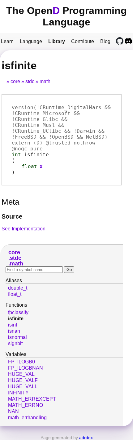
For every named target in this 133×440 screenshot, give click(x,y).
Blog (105, 41)
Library (56, 41)
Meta (10, 202)
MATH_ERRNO (25, 405)
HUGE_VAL (21, 374)
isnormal (17, 337)
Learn (7, 41)
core (15, 81)
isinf (12, 324)
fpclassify (18, 312)
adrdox (86, 437)
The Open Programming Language (66, 16)
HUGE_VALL (22, 386)
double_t (17, 288)
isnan (14, 331)
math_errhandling (27, 417)
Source (12, 216)
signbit (15, 343)
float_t (14, 294)
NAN (13, 411)
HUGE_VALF (23, 380)
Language (31, 41)
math (45, 81)
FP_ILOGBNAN (25, 368)
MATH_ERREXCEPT (32, 399)
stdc (29, 81)
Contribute (82, 41)
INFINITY (18, 392)
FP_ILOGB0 (21, 361)
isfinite (16, 318)
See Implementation (23, 228)
